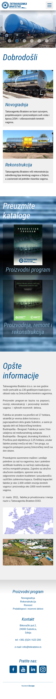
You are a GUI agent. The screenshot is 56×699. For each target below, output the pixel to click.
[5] (39, 40)
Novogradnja (28, 598)
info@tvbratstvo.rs (31, 647)
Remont (28, 605)
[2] (17, 40)
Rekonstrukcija (28, 601)
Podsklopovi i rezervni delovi (28, 609)
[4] (32, 40)
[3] (24, 40)
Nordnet (28, 686)
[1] (9, 40)
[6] (46, 40)
